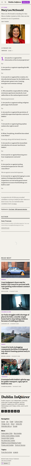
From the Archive (6, 452)
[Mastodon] (18, 411)
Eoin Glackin (4, 291)
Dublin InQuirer (9, 458)
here (15, 204)
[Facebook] (2, 411)
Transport (4, 376)
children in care (6, 312)
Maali (9, 460)
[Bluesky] (9, 411)
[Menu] (2, 2)
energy (3, 344)
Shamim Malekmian (6, 386)
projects (15, 452)
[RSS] (5, 411)
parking (3, 279)
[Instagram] (12, 411)
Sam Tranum (5, 21)
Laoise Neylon (5, 323)
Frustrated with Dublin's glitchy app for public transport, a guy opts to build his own (15, 382)
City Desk (4, 7)
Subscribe (26, 2)
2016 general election (21, 209)
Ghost (5, 460)
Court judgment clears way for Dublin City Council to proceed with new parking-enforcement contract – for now (15, 285)
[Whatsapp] (15, 411)
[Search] (5, 2)
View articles (5, 228)
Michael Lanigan (5, 356)
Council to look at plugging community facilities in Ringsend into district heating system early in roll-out (15, 350)
